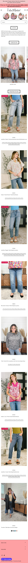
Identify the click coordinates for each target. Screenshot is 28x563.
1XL (16, 420)
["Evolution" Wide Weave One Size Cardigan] (14, 502)
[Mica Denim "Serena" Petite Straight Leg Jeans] (14, 280)
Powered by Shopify (17, 561)
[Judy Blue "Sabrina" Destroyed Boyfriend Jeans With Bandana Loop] (14, 114)
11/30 (21, 253)
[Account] (25, 10)
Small (6, 198)
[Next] (25, 66)
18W (12, 144)
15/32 (5, 255)
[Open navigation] (3, 10)
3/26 (9, 253)
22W (20, 255)
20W (15, 144)
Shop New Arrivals (14, 91)
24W (18, 144)
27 (3, 309)
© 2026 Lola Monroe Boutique (7, 561)
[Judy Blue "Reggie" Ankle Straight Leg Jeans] (14, 225)
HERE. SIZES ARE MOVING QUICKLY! (17, 5)
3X (19, 364)
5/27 (12, 253)
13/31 (24, 253)
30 (7, 309)
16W (11, 255)
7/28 (15, 253)
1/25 (6, 253)
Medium (10, 198)
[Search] (25, 22)
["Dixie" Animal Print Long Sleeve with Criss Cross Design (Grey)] (14, 336)
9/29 (18, 253)
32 (10, 309)
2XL (19, 198)
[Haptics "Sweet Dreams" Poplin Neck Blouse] (14, 169)
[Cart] (27, 10)
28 (5, 309)
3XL (22, 198)
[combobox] (14, 22)
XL (16, 198)
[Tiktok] (4, 555)
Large (14, 198)
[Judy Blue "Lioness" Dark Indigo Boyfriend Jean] (14, 447)
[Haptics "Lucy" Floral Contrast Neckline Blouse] (14, 391)
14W (10, 144)
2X (16, 364)
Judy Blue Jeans (13, 84)
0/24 (3, 253)
